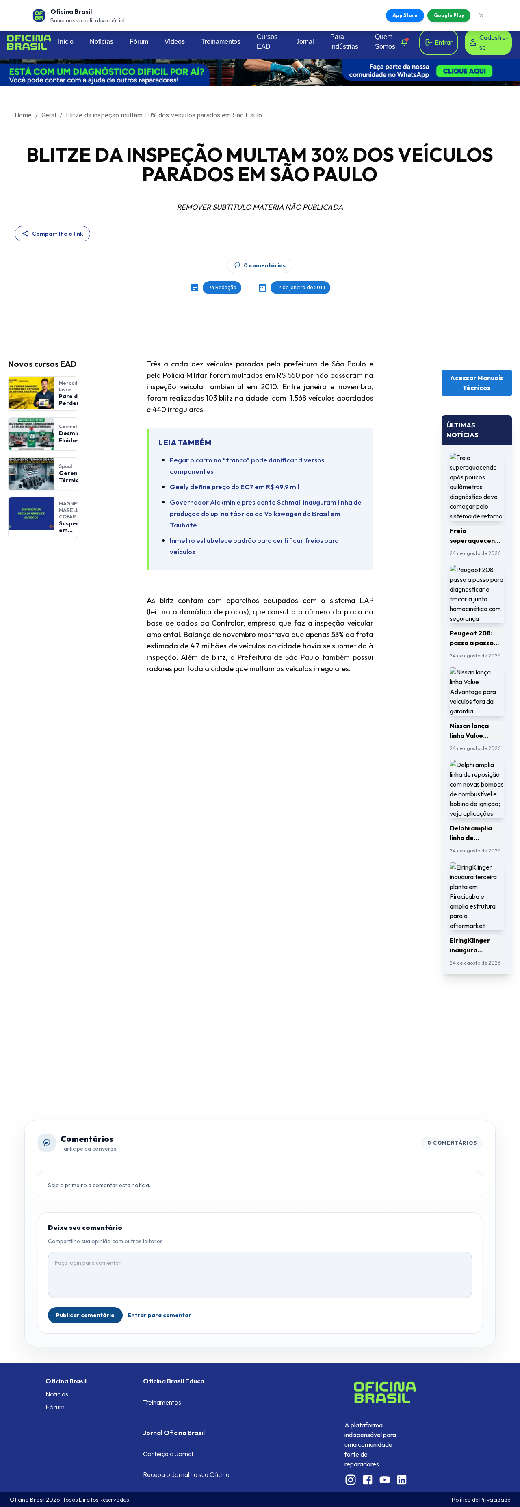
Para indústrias (344, 41)
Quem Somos (385, 41)
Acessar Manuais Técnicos (476, 383)
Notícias (101, 41)
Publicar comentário (85, 1315)
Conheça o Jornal (168, 1454)
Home (23, 115)
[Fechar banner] (481, 15)
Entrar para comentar (159, 1315)
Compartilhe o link (57, 233)
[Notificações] (404, 42)
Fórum (139, 41)
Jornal (305, 41)
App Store (405, 15)
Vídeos (175, 41)
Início (66, 41)
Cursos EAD (267, 41)
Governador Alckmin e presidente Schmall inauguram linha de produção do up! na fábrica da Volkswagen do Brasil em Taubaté (266, 513)
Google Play (449, 15)
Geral (48, 115)
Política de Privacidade (481, 1499)
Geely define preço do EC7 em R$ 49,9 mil (234, 486)
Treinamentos (220, 41)
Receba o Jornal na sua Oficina (186, 1474)
